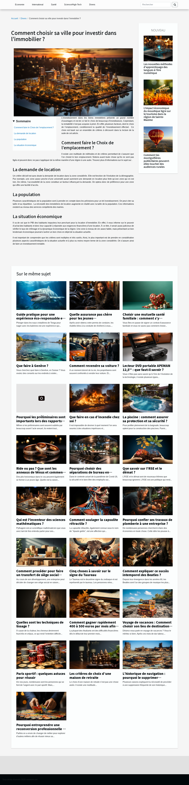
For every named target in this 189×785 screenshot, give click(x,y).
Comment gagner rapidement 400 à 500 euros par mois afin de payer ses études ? (92, 626)
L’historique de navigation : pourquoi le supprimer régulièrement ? (144, 677)
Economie (19, 4)
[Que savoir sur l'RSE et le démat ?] (148, 449)
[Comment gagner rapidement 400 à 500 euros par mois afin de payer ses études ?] (94, 603)
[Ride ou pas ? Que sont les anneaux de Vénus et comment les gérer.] (41, 449)
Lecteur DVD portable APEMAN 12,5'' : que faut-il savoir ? (146, 367)
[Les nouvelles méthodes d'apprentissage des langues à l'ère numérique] (158, 48)
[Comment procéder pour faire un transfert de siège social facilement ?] (41, 552)
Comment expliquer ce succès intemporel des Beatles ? (146, 573)
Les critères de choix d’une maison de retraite (90, 675)
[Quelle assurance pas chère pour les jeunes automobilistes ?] (94, 295)
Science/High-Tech (73, 4)
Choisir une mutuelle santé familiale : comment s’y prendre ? (144, 318)
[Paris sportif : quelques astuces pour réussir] (41, 654)
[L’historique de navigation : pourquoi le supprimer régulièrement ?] (148, 654)
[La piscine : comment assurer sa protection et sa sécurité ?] (148, 398)
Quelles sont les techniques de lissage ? (40, 624)
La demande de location (25, 133)
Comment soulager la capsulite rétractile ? (93, 521)
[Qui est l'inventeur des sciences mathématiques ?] (41, 501)
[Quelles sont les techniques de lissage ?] (41, 603)
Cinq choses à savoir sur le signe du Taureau (90, 573)
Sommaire (23, 121)
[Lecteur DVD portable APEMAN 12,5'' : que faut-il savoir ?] (148, 347)
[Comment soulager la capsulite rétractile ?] (94, 501)
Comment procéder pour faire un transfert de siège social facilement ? (39, 575)
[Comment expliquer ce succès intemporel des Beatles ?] (148, 552)
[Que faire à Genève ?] (41, 347)
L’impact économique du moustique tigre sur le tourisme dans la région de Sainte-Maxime (157, 114)
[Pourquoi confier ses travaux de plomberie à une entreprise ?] (148, 501)
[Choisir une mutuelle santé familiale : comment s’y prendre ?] (148, 295)
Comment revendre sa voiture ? (94, 365)
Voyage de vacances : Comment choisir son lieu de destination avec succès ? (147, 626)
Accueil (14, 18)
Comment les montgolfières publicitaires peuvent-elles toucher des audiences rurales (157, 161)
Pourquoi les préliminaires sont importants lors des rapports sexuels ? (40, 421)
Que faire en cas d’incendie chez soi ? (94, 419)
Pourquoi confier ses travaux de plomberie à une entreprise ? (147, 521)
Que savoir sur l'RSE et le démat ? (142, 470)
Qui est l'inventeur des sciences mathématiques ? (40, 521)
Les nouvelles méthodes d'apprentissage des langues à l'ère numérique (158, 68)
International (37, 4)
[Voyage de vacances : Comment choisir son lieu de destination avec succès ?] (148, 603)
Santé (53, 4)
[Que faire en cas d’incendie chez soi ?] (94, 398)
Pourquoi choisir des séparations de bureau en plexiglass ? (89, 472)
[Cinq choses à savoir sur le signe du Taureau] (94, 552)
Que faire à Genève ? (32, 365)
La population (20, 139)
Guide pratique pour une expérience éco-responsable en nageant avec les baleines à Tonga (40, 320)
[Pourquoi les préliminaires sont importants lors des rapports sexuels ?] (41, 398)
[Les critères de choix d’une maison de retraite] (94, 654)
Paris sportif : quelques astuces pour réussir (40, 675)
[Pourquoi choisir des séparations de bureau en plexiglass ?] (94, 449)
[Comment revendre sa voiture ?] (94, 347)
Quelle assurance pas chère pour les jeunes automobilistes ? (90, 318)
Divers (92, 4)
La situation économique (25, 145)
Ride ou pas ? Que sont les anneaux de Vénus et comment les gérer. (40, 472)
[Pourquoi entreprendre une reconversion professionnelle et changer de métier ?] (41, 706)
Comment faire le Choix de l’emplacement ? (34, 127)
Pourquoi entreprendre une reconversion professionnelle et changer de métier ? (41, 729)
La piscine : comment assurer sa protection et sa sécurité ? (146, 419)
